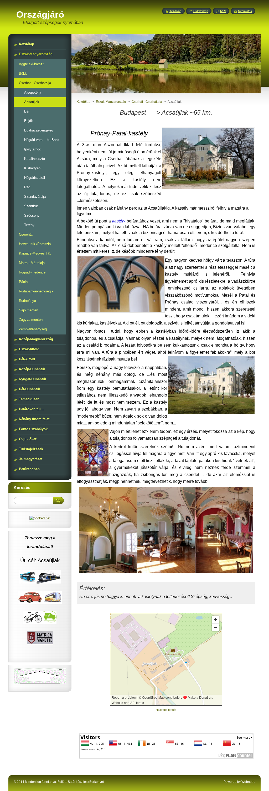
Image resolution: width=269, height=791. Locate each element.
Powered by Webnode (239, 781)
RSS (223, 11)
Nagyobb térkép (166, 709)
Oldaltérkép (200, 11)
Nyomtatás (245, 11)
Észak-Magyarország (111, 101)
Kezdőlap (83, 101)
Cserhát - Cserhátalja (147, 101)
